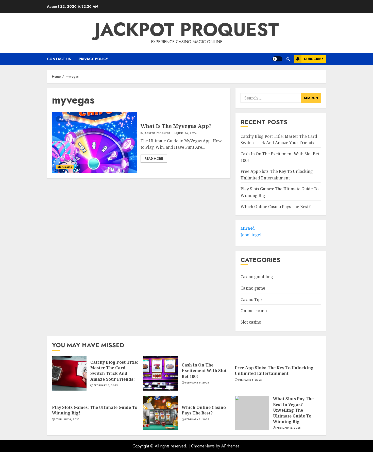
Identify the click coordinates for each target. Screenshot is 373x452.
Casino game (253, 288)
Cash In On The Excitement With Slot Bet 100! (204, 370)
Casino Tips (251, 299)
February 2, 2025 (289, 428)
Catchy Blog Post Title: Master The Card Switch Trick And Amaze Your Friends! (114, 370)
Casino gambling (257, 277)
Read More (154, 158)
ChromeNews (203, 446)
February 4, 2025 (67, 419)
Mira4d (248, 228)
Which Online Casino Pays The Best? (276, 206)
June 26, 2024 (187, 133)
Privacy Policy (93, 58)
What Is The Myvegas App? (176, 126)
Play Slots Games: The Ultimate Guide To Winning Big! (94, 410)
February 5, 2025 (250, 380)
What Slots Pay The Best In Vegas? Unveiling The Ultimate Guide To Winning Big (293, 410)
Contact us (59, 58)
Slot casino (64, 167)
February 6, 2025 (106, 385)
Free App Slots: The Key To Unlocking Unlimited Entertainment (274, 370)
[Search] (288, 59)
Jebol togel (251, 235)
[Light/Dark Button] (277, 58)
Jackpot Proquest (186, 29)
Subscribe (314, 58)
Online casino (254, 311)
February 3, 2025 (197, 419)
